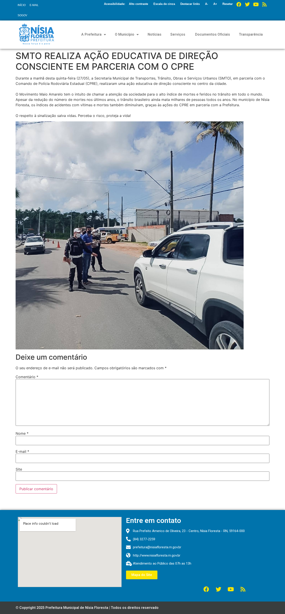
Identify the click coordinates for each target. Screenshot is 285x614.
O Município (124, 34)
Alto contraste (138, 4)
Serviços (177, 34)
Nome (22, 433)
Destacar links (190, 4)
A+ (215, 4)
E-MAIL (34, 5)
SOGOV (22, 15)
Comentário (27, 377)
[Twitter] (247, 4)
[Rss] (264, 4)
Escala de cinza (164, 4)
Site (19, 469)
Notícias (154, 34)
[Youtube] (255, 4)
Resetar (227, 4)
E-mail (22, 451)
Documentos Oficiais (212, 34)
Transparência (251, 34)
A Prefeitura (91, 34)
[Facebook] (239, 4)
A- (206, 4)
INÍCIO (22, 5)
